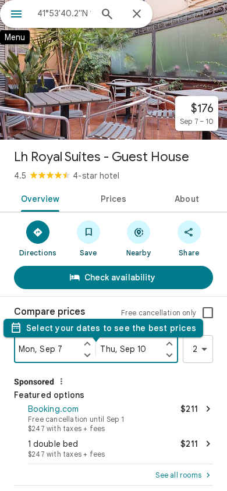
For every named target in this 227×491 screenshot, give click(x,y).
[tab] (38, 198)
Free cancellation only (158, 312)
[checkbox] (208, 313)
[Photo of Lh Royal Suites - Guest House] (113, 70)
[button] (113, 417)
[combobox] (64, 13)
